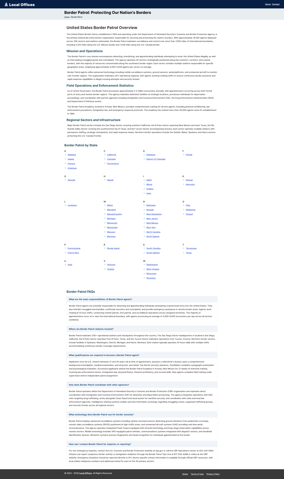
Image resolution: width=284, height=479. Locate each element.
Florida (189, 155)
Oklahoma (190, 210)
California (111, 155)
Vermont (111, 264)
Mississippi (112, 227)
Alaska (71, 159)
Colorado (111, 159)
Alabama (72, 155)
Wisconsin (151, 273)
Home (268, 4)
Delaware (150, 155)
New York (151, 227)
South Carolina (153, 248)
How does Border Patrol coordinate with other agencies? (99, 385)
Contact (276, 4)
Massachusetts (114, 214)
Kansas (189, 180)
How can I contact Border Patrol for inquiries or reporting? (100, 444)
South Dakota (153, 253)
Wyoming (150, 278)
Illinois (149, 184)
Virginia (110, 269)
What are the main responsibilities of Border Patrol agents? (100, 299)
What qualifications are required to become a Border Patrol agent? (104, 355)
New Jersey (152, 218)
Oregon (189, 214)
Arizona (71, 163)
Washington (152, 264)
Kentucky (190, 184)
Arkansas (72, 168)
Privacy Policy (213, 474)
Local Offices (85, 473)
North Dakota (152, 236)
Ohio (188, 205)
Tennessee (191, 248)
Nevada (150, 210)
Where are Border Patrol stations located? (91, 329)
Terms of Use (197, 474)
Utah (70, 264)
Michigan (111, 218)
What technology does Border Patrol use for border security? (101, 414)
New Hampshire (154, 214)
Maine (110, 205)
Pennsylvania (74, 248)
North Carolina (153, 232)
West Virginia (152, 269)
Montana (111, 236)
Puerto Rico (73, 253)
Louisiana (72, 205)
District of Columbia (155, 159)
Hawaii (110, 180)
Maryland (111, 210)
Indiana (149, 189)
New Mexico (152, 223)
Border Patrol (76, 17)
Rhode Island (113, 248)
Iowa (148, 193)
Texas (189, 253)
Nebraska (151, 205)
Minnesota (112, 223)
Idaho (149, 180)
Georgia (71, 180)
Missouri (111, 232)
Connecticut (113, 163)
